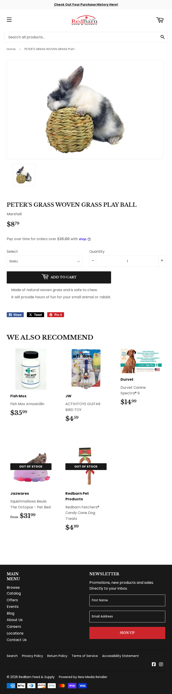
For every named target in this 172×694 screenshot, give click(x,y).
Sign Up (127, 633)
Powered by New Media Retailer (83, 677)
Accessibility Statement (120, 656)
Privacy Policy (32, 656)
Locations (15, 633)
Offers (12, 600)
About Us (15, 619)
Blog (10, 613)
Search (12, 656)
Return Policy (57, 656)
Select (12, 251)
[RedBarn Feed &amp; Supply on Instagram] (161, 664)
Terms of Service (85, 656)
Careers (14, 626)
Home (11, 49)
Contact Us (17, 639)
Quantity (97, 251)
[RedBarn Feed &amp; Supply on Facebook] (154, 664)
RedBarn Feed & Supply (37, 677)
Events (13, 606)
